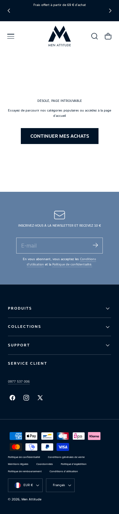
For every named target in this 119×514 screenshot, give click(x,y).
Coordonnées (44, 464)
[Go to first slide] (110, 10)
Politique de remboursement (25, 471)
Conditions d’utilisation (64, 471)
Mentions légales (18, 464)
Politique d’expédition (74, 464)
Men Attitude (31, 499)
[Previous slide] (9, 10)
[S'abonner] (95, 245)
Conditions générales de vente (66, 457)
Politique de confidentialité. (72, 264)
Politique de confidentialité (24, 457)
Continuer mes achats (59, 135)
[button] (11, 36)
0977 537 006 (19, 381)
